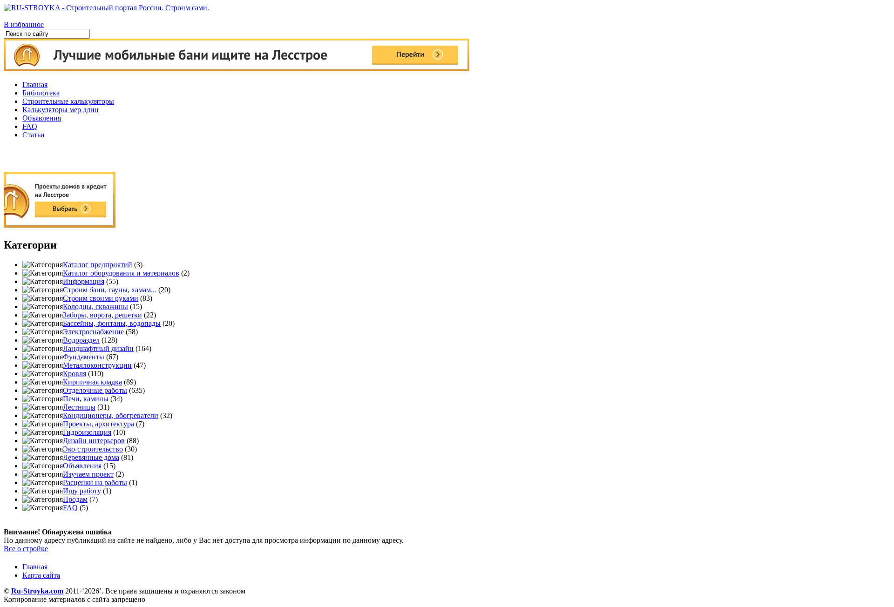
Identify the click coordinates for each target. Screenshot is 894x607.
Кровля (74, 374)
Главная (34, 84)
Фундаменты (83, 357)
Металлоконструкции (97, 365)
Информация (83, 281)
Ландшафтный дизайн (98, 348)
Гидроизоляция (87, 432)
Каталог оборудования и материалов (121, 273)
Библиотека (41, 93)
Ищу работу (82, 491)
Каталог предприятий (97, 265)
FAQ (29, 126)
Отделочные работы (95, 390)
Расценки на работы (95, 482)
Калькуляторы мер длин (60, 110)
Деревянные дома (91, 457)
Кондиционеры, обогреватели (110, 415)
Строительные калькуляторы (68, 101)
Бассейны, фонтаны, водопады (112, 323)
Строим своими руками (100, 298)
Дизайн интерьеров (94, 441)
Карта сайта (41, 575)
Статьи (33, 135)
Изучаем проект (88, 474)
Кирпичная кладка (92, 382)
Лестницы (79, 407)
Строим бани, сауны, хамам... (109, 290)
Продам (75, 499)
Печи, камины (85, 399)
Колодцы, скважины (95, 306)
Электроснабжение (93, 332)
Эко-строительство (93, 449)
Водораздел (81, 340)
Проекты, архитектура (98, 424)
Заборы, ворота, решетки (102, 315)
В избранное (24, 24)
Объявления (41, 118)
